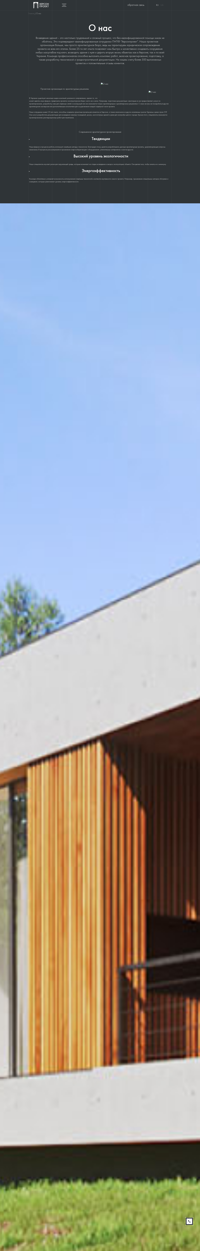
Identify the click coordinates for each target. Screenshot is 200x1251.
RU (157, 5)
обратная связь (135, 5)
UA (162, 5)
